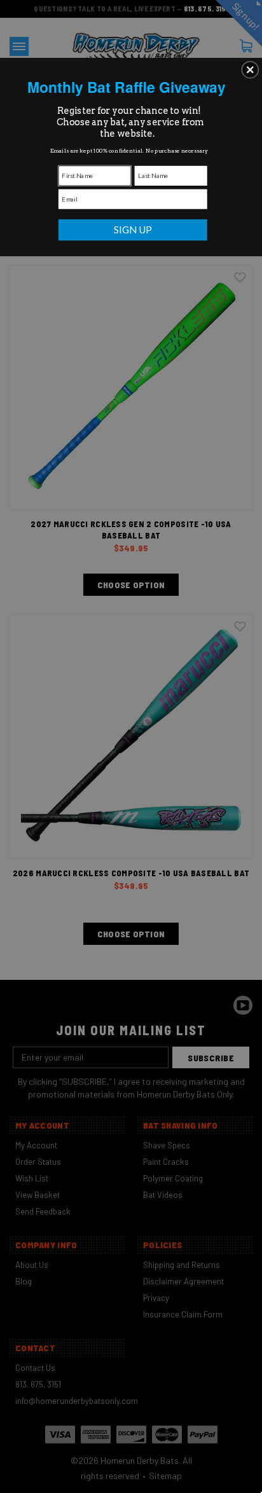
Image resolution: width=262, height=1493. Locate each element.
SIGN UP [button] (133, 229)
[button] (250, 69)
